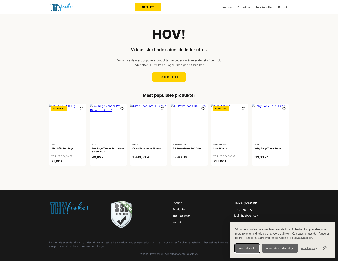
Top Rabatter (264, 7)
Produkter (243, 7)
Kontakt (283, 7)
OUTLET (148, 7)
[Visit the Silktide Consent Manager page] (325, 248)
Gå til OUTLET (169, 77)
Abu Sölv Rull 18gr (62, 148)
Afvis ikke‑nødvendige (280, 248)
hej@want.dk (249, 215)
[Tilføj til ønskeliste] (81, 109)
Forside (227, 7)
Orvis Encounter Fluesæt (147, 148)
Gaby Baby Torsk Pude (267, 148)
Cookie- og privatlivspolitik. (296, 238)
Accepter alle (247, 248)
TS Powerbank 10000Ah (187, 148)
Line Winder (220, 148)
